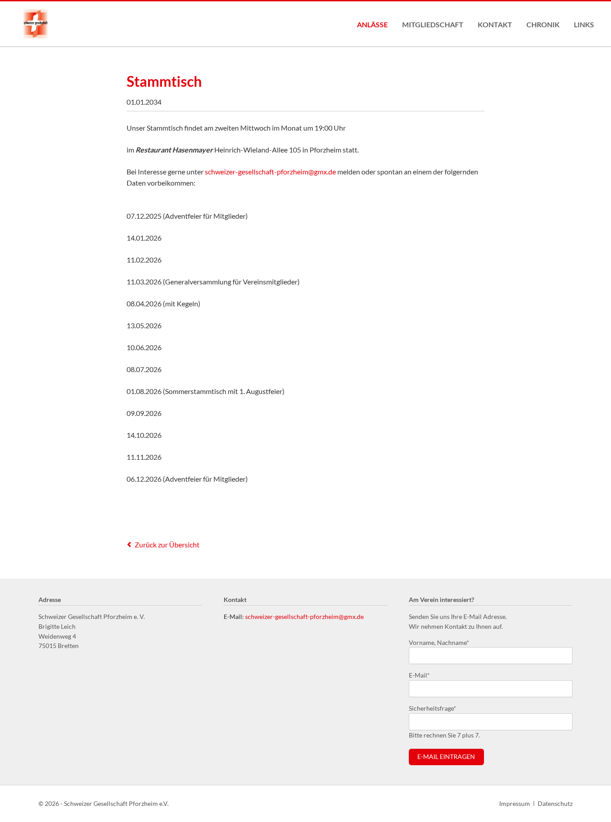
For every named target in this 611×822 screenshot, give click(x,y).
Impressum (514, 803)
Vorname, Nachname (439, 642)
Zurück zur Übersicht (167, 544)
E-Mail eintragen (446, 756)
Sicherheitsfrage (432, 708)
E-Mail (423, 675)
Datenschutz (555, 803)
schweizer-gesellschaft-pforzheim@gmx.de (270, 171)
